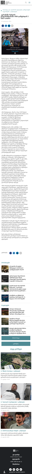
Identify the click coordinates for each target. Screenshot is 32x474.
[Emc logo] (4, 3)
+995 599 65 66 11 (16, 461)
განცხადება (14, 11)
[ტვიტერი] (6, 26)
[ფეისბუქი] (3, 26)
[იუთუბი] (17, 469)
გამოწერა (16, 343)
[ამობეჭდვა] (12, 26)
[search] (25, 2)
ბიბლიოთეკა (16, 338)
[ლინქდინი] (9, 26)
